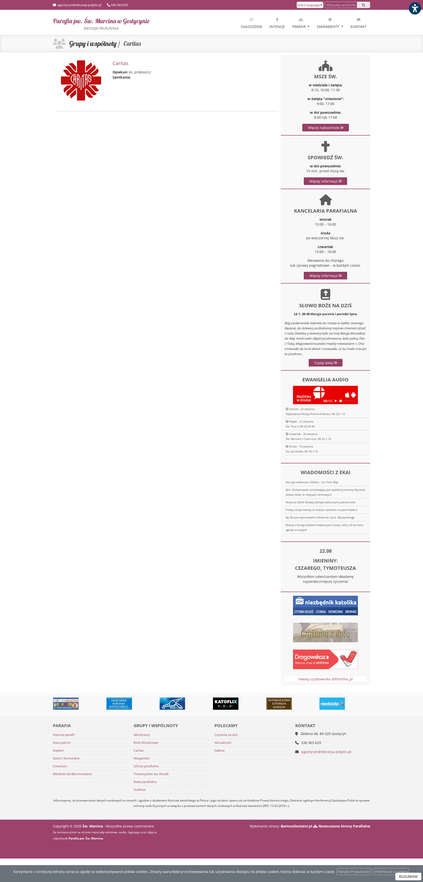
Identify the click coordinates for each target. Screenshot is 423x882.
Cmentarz (60, 766)
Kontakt (358, 26)
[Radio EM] (354, 704)
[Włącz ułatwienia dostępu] (415, 8)
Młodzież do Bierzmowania (72, 774)
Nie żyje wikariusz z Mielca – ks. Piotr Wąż (312, 482)
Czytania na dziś (226, 735)
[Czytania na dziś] (325, 632)
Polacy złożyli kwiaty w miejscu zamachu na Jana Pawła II (321, 510)
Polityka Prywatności (354, 871)
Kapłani (58, 750)
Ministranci (142, 735)
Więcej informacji (324, 181)
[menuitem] (251, 22)
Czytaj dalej (324, 362)
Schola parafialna (146, 766)
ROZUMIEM (408, 876)
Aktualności (222, 743)
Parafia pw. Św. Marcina (101, 24)
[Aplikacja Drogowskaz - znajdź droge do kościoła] (325, 658)
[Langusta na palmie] (140, 704)
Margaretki (142, 758)
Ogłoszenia (251, 26)
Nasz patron (62, 743)
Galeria (219, 750)
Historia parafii (63, 735)
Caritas (139, 750)
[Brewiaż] (247, 704)
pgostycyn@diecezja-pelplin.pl (79, 5)
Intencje (277, 26)
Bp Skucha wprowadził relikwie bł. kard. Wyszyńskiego (320, 517)
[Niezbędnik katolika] (325, 605)
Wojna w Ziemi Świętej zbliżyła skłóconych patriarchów (320, 502)
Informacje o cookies (391, 871)
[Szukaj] (363, 5)
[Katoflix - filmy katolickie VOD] (194, 704)
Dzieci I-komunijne (66, 758)
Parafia (299, 26)
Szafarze (140, 790)
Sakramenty (328, 26)
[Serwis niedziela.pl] (300, 704)
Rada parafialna (145, 782)
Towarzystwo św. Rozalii (151, 774)
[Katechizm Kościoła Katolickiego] (87, 704)
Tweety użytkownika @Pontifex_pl (325, 679)
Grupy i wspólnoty (93, 43)
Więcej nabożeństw (324, 127)
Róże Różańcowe (146, 743)
